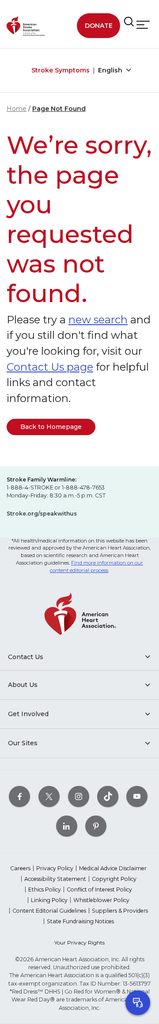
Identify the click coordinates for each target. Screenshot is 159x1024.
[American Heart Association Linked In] (66, 826)
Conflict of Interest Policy (99, 889)
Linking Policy (49, 900)
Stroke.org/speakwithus (42, 513)
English (111, 70)
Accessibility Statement (55, 879)
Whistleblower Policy (101, 900)
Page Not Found (59, 109)
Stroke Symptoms (60, 70)
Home (16, 109)
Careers (20, 868)
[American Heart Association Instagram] (78, 796)
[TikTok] (107, 796)
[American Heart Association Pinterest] (95, 826)
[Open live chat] (137, 1002)
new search (98, 319)
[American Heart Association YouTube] (136, 796)
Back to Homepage (51, 427)
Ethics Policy (44, 889)
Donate (99, 26)
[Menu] (143, 24)
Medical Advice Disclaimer (113, 868)
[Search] (129, 22)
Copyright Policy (114, 879)
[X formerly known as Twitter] (49, 796)
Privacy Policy (54, 868)
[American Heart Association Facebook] (19, 796)
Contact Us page (50, 366)
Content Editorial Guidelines (49, 910)
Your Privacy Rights (79, 942)
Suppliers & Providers (120, 910)
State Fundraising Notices (80, 921)
